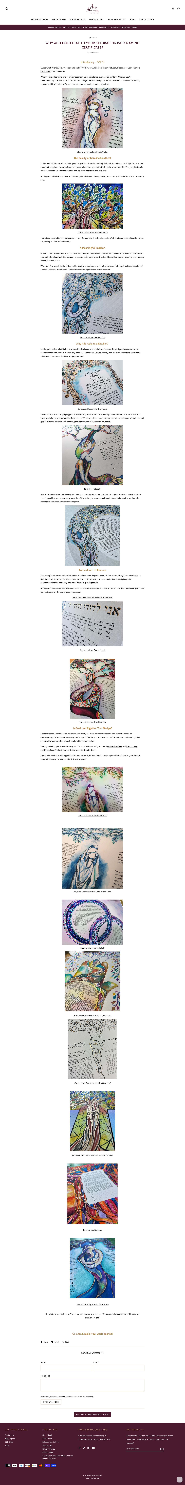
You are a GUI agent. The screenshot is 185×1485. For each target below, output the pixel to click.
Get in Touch (146, 19)
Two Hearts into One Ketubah (92, 722)
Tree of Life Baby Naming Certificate (92, 1304)
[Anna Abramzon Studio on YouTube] (93, 1448)
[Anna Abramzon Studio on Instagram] (88, 1448)
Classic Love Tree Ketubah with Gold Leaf (92, 1083)
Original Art (96, 19)
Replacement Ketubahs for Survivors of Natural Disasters (57, 1457)
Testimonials (47, 1445)
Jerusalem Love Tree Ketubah (92, 337)
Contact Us (9, 1435)
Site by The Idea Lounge (92, 1478)
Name (44, 1362)
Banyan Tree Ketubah (92, 1230)
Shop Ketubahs (39, 19)
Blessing (120, 67)
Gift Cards (9, 1442)
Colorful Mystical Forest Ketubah (92, 815)
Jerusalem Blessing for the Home (92, 409)
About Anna (47, 1438)
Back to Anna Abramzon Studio (94, 1414)
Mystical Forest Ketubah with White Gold (92, 891)
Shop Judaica (77, 19)
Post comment (51, 1402)
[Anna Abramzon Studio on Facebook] (79, 1448)
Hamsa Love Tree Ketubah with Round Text (92, 1015)
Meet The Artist (117, 19)
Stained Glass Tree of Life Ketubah (92, 232)
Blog (132, 19)
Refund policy (47, 1452)
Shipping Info (10, 1438)
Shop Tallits (59, 19)
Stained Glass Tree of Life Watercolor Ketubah (92, 1155)
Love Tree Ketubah (92, 489)
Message (45, 1376)
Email (96, 1362)
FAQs (7, 1445)
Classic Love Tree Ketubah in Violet (92, 152)
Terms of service (48, 1449)
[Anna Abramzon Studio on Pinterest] (84, 1448)
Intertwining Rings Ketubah (92, 948)
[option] (92, 27)
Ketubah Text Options (50, 1442)
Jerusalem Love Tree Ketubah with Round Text (92, 597)
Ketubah (112, 67)
